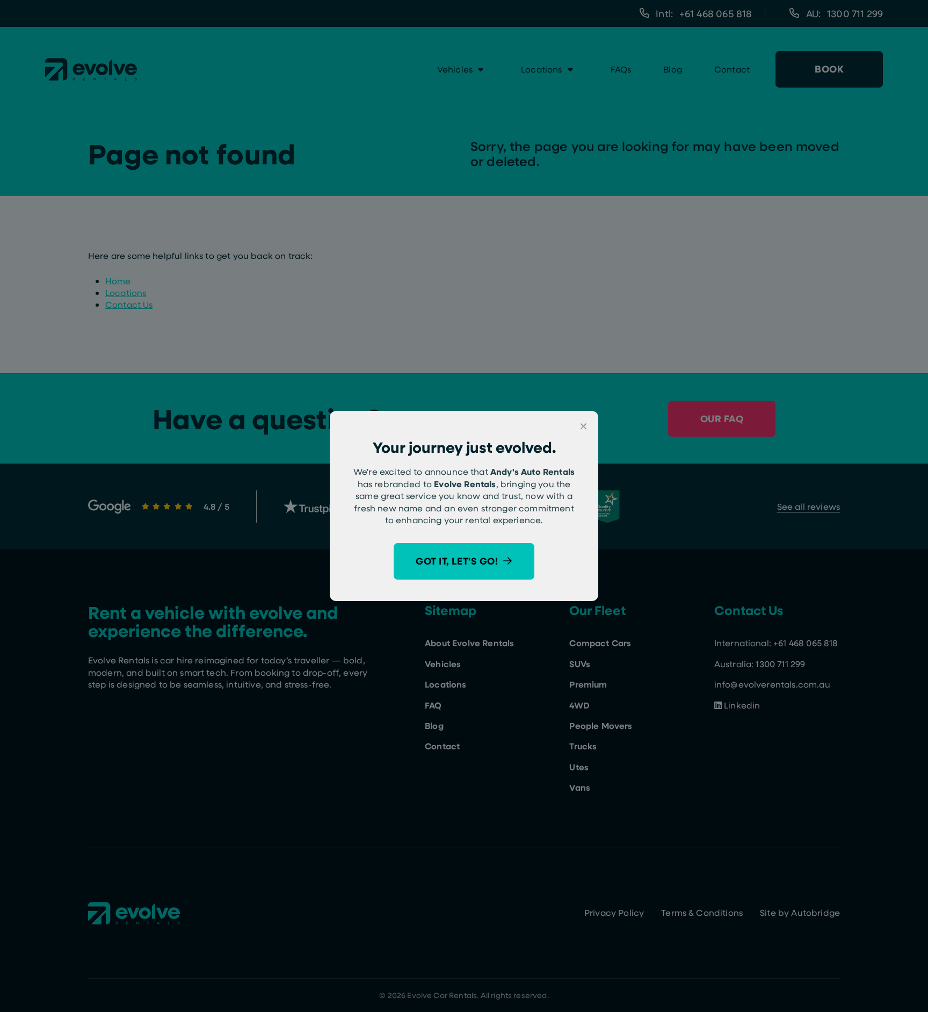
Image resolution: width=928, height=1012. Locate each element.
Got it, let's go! (457, 560)
